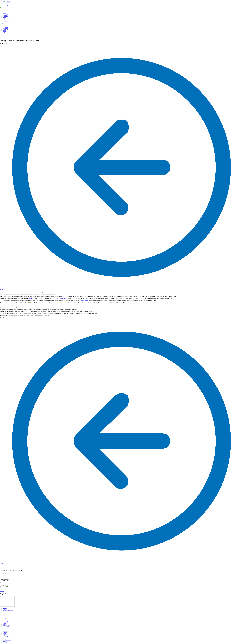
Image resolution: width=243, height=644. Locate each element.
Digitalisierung (31, 298)
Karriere (6, 14)
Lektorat (4, 17)
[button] (121, 23)
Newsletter (7, 21)
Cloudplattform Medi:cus (29, 304)
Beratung (4, 18)
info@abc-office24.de (7, 588)
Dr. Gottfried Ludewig (83, 300)
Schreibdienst (5, 16)
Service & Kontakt (6, 19)
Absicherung (5, 15)
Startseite (4, 13)
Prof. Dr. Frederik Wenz (61, 298)
